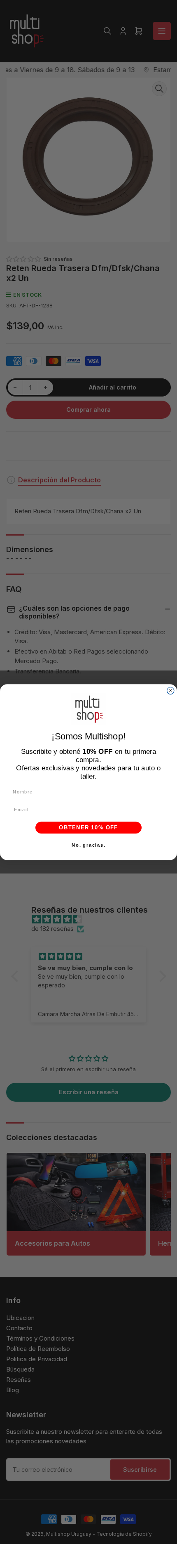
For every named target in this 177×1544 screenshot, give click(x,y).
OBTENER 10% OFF (88, 827)
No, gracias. (88, 845)
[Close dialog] (170, 690)
